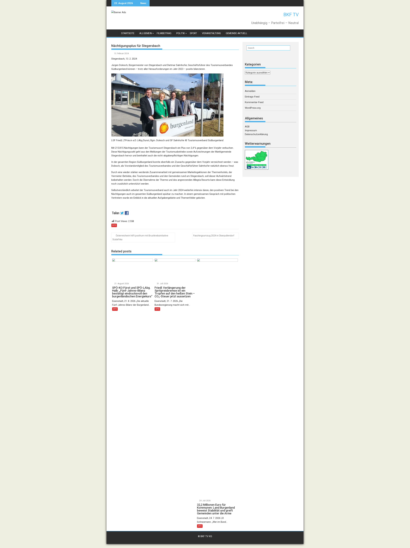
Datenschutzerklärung (256, 134)
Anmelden (250, 91)
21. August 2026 (121, 283)
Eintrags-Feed (252, 96)
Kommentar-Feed (254, 102)
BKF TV (291, 14)
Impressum (251, 130)
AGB (247, 126)
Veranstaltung (211, 33)
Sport (193, 33)
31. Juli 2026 (162, 283)
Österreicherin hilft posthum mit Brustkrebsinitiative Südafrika (140, 237)
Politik (180, 33)
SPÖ (114, 225)
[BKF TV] (114, 33)
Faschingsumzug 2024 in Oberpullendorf (213, 235)
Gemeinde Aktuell (236, 33)
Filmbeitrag (164, 33)
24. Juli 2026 (205, 501)
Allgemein (145, 33)
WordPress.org (253, 107)
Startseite (127, 33)
